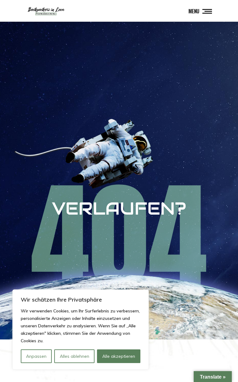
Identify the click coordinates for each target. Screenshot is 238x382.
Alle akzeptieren (118, 356)
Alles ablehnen (74, 356)
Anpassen (36, 356)
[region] (80, 329)
